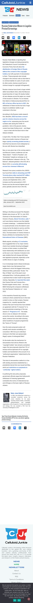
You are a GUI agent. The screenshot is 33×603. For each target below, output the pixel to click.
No (19, 600)
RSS (16, 576)
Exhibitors (5, 22)
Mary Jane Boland (8, 32)
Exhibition (18, 16)
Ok (15, 600)
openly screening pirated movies (18, 141)
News (16, 562)
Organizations (14, 22)
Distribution (11, 16)
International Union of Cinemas (13, 237)
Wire (16, 565)
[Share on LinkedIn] (19, 37)
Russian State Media (6, 418)
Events (23, 16)
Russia (9, 416)
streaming (19, 416)
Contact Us (16, 573)
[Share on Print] (8, 37)
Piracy (5, 416)
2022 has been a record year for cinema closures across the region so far (15, 118)
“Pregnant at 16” (14, 312)
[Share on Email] (3, 37)
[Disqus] (16, 451)
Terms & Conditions (16, 579)
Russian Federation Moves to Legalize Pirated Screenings (16, 27)
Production (5, 16)
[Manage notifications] (28, 599)
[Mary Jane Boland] (7, 397)
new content (21, 418)
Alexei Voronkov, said (21, 219)
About (16, 571)
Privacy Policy (16, 582)
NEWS (22, 10)
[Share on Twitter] (24, 37)
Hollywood (13, 416)
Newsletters (16, 567)
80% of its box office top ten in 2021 (14, 103)
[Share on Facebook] (13, 37)
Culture (27, 16)
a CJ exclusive (23, 241)
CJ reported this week (22, 280)
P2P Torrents (15, 418)
